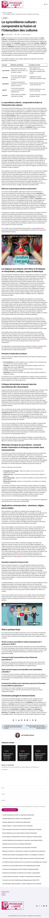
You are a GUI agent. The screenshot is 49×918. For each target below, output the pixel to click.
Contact (3, 895)
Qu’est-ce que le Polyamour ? (40, 754)
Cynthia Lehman (29, 735)
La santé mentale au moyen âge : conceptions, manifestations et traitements (21, 876)
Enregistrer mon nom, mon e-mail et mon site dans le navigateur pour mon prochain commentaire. (24, 806)
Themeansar (38, 915)
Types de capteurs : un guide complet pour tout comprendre (17, 825)
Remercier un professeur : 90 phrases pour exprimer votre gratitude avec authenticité (23, 851)
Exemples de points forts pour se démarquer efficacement (16, 844)
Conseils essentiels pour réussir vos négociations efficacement (18, 815)
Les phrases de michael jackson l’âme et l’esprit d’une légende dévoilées (20, 869)
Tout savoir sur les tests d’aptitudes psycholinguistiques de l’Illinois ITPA (20, 880)
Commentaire (5, 769)
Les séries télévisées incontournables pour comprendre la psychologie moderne (22, 840)
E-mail (3, 794)
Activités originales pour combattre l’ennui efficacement (16, 822)
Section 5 (26, 499)
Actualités (5, 17)
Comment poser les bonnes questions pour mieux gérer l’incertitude (19, 847)
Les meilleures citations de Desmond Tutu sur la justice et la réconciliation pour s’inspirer (24, 862)
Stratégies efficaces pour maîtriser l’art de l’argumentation (16, 818)
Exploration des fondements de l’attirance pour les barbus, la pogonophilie (21, 872)
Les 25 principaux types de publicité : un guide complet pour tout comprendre (21, 883)
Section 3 (26, 325)
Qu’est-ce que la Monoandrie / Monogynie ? (24, 755)
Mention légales (5, 891)
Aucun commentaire (25, 34)
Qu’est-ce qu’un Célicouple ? (8, 754)
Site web (3, 800)
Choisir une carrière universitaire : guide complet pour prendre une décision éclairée (23, 858)
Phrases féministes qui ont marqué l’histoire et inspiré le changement (19, 833)
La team (3, 893)
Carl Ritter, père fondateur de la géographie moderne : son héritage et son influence (23, 854)
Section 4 (39, 228)
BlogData (30, 915)
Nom (3, 787)
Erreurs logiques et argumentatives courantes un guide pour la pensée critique (22, 836)
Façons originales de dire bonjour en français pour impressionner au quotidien (21, 829)
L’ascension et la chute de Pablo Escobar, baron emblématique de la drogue (21, 865)
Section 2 (19, 165)
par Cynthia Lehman (8, 34)
